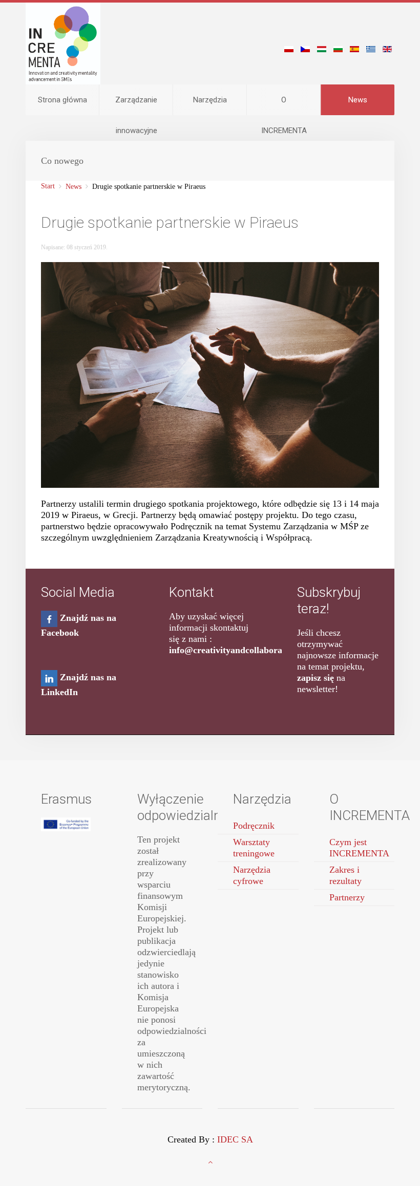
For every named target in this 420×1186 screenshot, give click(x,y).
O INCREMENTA (284, 105)
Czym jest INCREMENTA (359, 847)
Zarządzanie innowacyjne (136, 105)
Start (48, 186)
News (357, 99)
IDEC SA (235, 1139)
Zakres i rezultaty (345, 875)
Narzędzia (210, 99)
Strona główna (62, 99)
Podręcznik (254, 826)
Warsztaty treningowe (254, 847)
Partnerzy (347, 897)
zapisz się (315, 678)
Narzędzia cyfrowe (251, 875)
